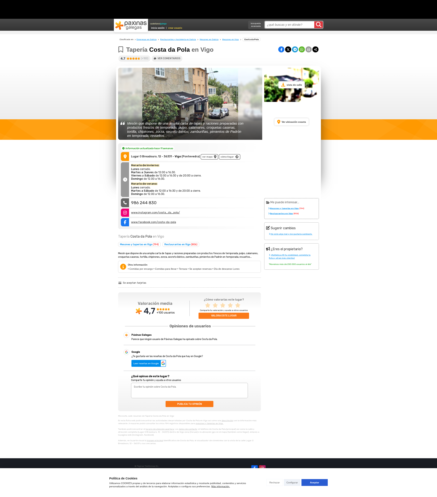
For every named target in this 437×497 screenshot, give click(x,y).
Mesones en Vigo (230, 39)
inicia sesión (158, 28)
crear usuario (175, 28)
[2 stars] (216, 305)
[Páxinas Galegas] (131, 25)
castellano (155, 24)
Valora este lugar (224, 315)
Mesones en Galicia (209, 39)
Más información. (220, 486)
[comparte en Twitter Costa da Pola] (288, 49)
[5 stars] (239, 305)
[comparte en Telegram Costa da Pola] (295, 49)
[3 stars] (224, 305)
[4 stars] (231, 305)
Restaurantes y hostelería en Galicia (178, 39)
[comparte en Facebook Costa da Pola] (281, 49)
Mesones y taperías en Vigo (139, 244)
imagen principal (155, 440)
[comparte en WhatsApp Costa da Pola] (302, 49)
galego (163, 24)
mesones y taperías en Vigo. (209, 423)
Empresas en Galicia (147, 39)
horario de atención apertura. (160, 429)
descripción (227, 420)
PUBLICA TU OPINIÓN (189, 404)
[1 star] (209, 305)
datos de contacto (188, 429)
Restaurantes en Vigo (180, 244)
